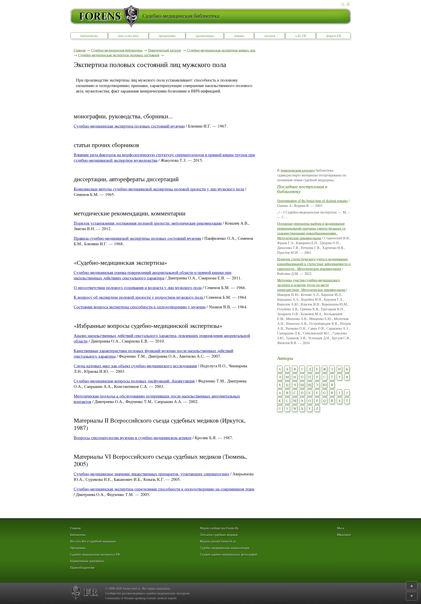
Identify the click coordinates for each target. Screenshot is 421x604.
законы (239, 35)
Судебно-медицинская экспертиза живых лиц (221, 50)
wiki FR (300, 35)
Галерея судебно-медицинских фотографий (228, 554)
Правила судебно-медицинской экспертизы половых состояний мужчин (137, 238)
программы (167, 35)
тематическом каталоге (297, 170)
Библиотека (78, 534)
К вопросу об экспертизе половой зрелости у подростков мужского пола (139, 297)
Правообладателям (82, 567)
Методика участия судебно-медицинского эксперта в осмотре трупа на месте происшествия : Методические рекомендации (311, 285)
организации (205, 35)
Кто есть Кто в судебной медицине (93, 541)
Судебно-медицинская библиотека (117, 50)
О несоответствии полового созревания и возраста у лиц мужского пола (138, 287)
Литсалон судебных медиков (219, 534)
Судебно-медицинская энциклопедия (224, 548)
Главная (80, 50)
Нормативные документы (87, 561)
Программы (78, 548)
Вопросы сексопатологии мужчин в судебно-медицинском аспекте (132, 437)
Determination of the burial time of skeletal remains (312, 200)
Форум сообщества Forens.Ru (219, 528)
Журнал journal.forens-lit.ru (218, 541)
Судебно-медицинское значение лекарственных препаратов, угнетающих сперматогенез (151, 473)
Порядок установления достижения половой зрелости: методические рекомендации (148, 223)
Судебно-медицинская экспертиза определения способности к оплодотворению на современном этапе (164, 489)
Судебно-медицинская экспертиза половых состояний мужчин (129, 126)
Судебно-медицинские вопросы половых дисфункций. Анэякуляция (134, 381)
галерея (269, 35)
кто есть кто (128, 35)
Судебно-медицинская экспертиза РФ (95, 554)
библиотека (89, 35)
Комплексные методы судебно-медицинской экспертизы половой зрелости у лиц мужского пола (159, 189)
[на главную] (106, 16)
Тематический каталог (164, 50)
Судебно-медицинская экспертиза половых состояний (118, 55)
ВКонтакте (344, 534)
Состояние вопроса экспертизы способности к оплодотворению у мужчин (139, 306)
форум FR (333, 35)
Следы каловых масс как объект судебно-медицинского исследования (135, 365)
